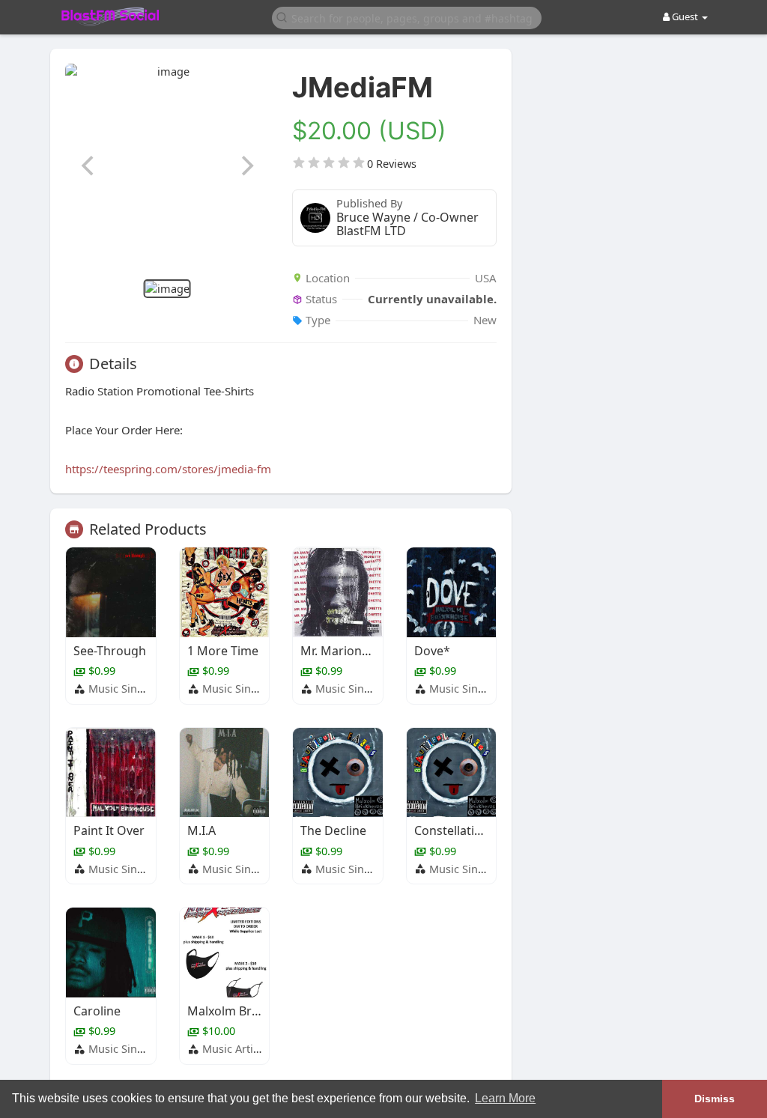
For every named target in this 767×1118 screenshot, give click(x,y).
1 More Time (222, 650)
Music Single (120, 688)
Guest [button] (685, 16)
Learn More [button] (505, 1098)
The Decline (333, 830)
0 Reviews (391, 163)
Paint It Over (109, 830)
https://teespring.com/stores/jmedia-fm (168, 468)
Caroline (97, 1011)
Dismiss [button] (714, 1099)
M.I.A (201, 830)
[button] (407, 16)
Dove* (432, 650)
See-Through (109, 650)
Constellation (451, 830)
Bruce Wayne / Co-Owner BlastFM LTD (407, 224)
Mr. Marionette (342, 650)
